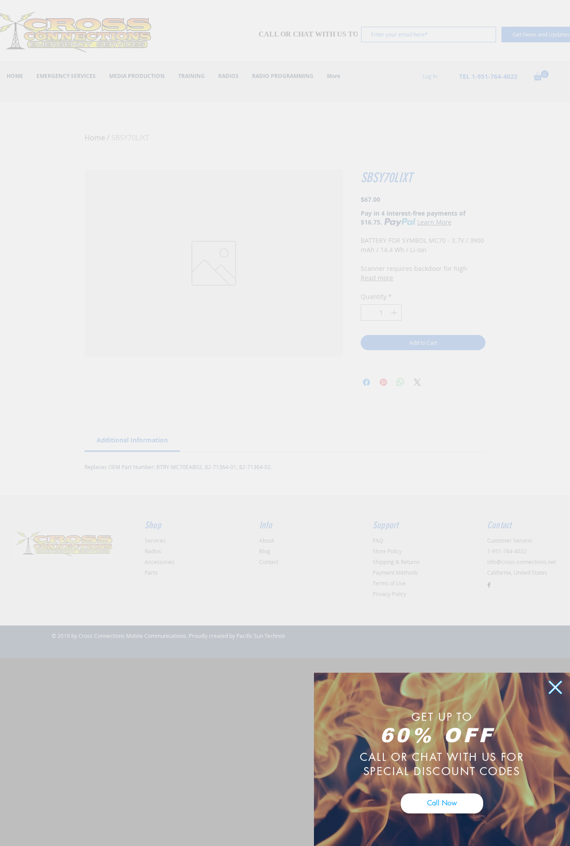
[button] (555, 679)
